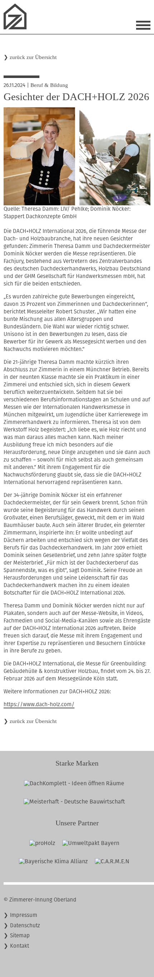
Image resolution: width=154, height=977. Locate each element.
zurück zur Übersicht (33, 57)
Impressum (23, 915)
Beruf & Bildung (49, 85)
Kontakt (19, 946)
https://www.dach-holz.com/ (39, 704)
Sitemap (20, 935)
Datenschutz (25, 925)
